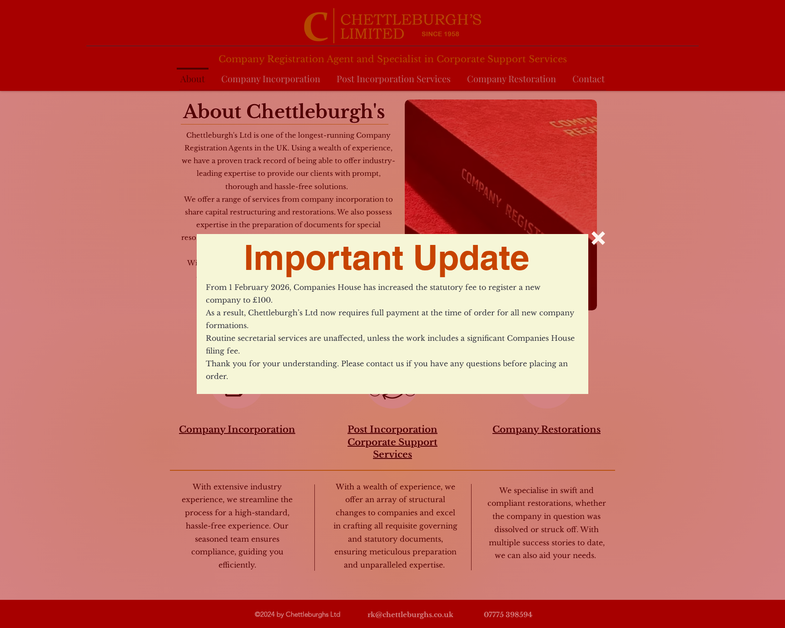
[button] (598, 238)
